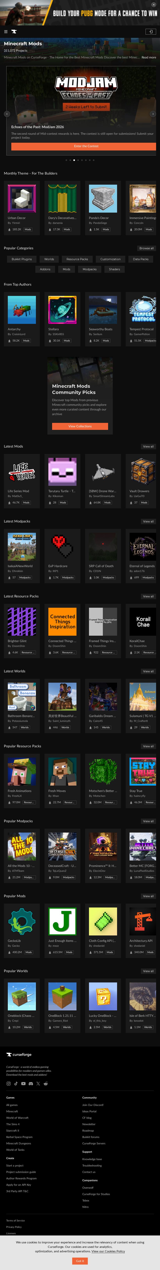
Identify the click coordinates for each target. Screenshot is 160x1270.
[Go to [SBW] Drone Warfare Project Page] (103, 481)
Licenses (11, 1233)
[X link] (38, 1083)
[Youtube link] (23, 1083)
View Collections (80, 426)
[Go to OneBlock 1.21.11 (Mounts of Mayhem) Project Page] (62, 1006)
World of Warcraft (17, 1118)
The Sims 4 (13, 1124)
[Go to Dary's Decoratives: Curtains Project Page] (62, 208)
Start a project (14, 1165)
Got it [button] (80, 1261)
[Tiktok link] (16, 1083)
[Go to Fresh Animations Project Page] (22, 781)
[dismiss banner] (153, 4)
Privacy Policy (14, 1227)
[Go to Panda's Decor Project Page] (103, 208)
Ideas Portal (89, 1111)
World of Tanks (15, 1150)
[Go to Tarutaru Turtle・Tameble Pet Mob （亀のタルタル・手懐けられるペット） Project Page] (62, 481)
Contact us (88, 1172)
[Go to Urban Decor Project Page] (22, 208)
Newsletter (88, 1124)
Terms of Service (15, 1221)
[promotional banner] (80, 12)
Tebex (85, 1200)
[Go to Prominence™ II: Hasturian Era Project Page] (103, 856)
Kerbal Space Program (19, 1137)
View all (148, 446)
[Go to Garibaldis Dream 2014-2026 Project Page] (103, 706)
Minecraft (12, 1111)
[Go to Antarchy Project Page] (22, 319)
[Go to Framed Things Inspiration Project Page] (103, 631)
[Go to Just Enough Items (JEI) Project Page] (62, 931)
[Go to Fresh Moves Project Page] (62, 781)
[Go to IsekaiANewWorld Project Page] (22, 556)
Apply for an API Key (18, 1185)
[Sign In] (151, 32)
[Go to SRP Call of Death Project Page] (103, 556)
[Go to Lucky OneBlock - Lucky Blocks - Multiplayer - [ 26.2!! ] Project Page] (103, 1006)
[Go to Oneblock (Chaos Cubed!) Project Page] (22, 1006)
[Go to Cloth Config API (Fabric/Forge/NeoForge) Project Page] (103, 931)
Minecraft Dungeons (18, 1143)
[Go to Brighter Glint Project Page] (22, 631)
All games (12, 1105)
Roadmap (88, 1130)
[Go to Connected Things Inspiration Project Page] (62, 631)
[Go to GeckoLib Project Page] (22, 931)
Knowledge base (92, 1159)
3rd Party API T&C (17, 1191)
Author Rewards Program (21, 1178)
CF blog (87, 1118)
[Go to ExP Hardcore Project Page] (62, 556)
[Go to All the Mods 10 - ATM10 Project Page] (22, 856)
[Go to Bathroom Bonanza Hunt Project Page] (22, 706)
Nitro (85, 1207)
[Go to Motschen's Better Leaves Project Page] (103, 781)
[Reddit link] (45, 1083)
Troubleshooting (92, 1165)
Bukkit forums (90, 1137)
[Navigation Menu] (6, 32)
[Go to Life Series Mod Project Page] (22, 481)
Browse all (147, 248)
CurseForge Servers (93, 1143)
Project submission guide (21, 1172)
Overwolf (87, 1188)
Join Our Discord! (93, 1105)
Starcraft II (12, 1130)
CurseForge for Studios (96, 1194)
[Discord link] (30, 1083)
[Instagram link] (8, 1083)
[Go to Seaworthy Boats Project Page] (103, 319)
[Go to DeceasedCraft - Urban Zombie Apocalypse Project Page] (62, 856)
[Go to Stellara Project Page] (62, 319)
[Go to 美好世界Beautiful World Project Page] (62, 706)
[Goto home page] (14, 32)
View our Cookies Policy (108, 1251)
